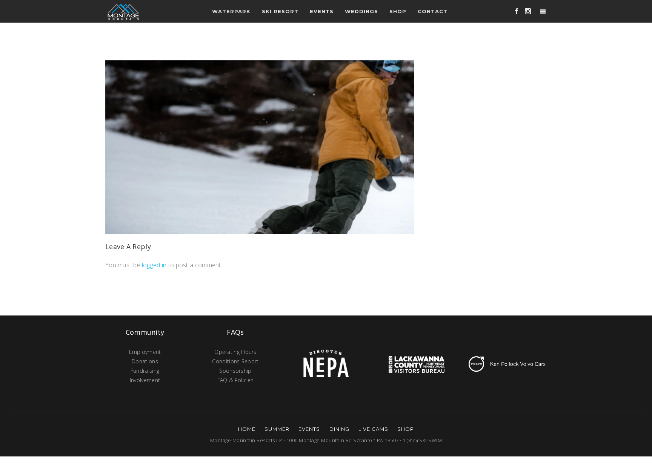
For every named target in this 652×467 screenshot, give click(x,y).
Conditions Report (235, 361)
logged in (154, 265)
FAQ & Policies (235, 380)
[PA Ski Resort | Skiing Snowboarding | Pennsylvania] (123, 11)
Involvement (145, 380)
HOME (246, 429)
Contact (432, 11)
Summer (276, 429)
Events (309, 429)
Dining (339, 429)
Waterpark (231, 11)
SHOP (405, 429)
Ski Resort (280, 11)
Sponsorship (235, 370)
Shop (397, 11)
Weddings (361, 11)
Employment (145, 351)
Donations (145, 361)
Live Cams (373, 429)
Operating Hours (235, 351)
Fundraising (145, 370)
